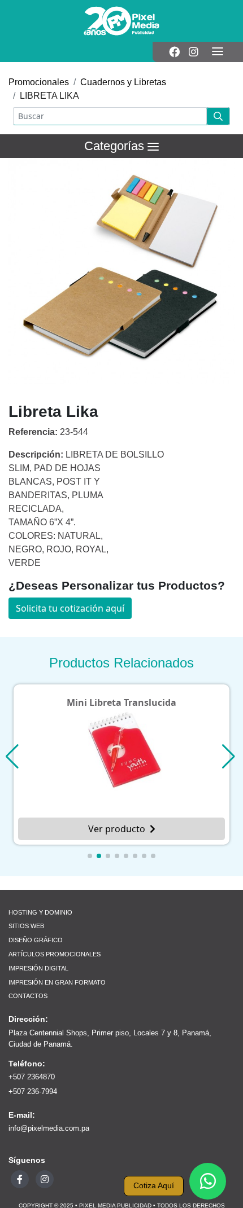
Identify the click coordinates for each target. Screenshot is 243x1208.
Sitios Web (26, 926)
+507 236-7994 (32, 1091)
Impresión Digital (38, 968)
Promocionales (38, 82)
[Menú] (217, 52)
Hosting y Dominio (40, 912)
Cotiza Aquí (153, 1185)
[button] (90, 856)
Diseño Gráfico (35, 940)
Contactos (27, 995)
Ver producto (116, 829)
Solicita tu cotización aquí (70, 608)
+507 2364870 (31, 1077)
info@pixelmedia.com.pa (48, 1128)
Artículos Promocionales (54, 954)
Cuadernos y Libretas (123, 82)
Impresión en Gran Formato (57, 982)
